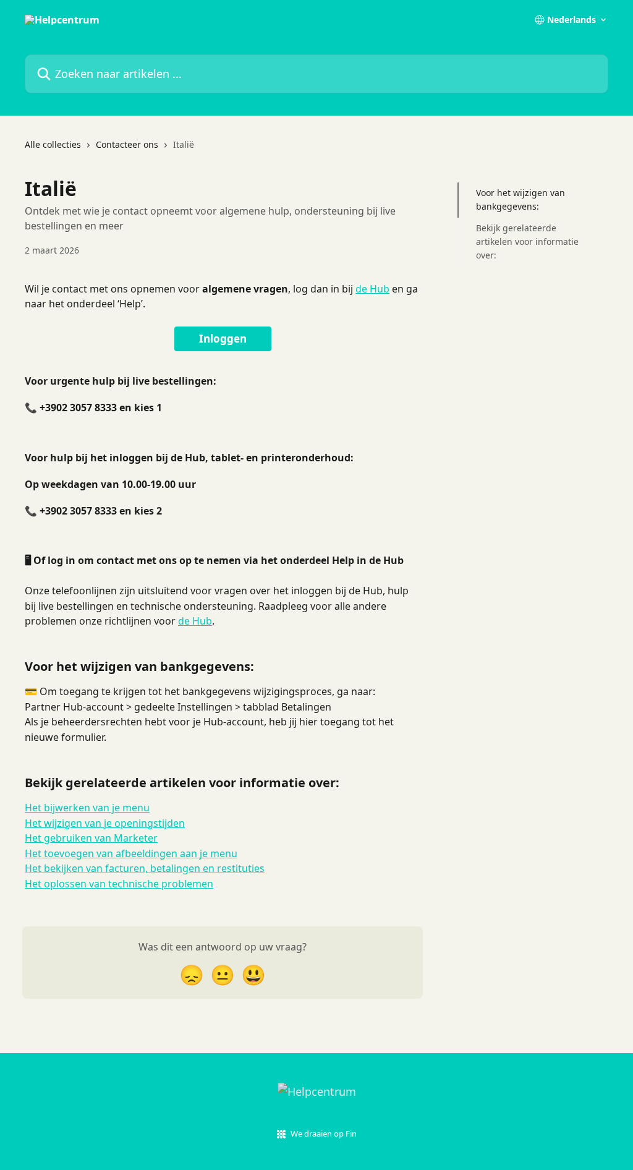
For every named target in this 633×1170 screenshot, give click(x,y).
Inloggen (223, 338)
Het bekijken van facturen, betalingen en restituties (145, 868)
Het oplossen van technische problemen (119, 883)
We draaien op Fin (324, 1133)
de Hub (372, 289)
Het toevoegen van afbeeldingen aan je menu (131, 853)
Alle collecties (53, 144)
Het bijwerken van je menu (87, 807)
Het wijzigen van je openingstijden (105, 823)
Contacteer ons (127, 144)
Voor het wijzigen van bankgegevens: (520, 199)
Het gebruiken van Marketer (91, 838)
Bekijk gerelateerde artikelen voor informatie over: (527, 242)
